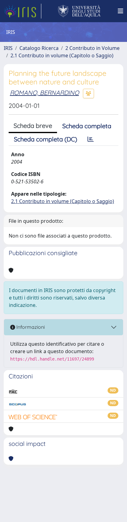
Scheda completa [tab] (86, 126)
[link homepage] (22, 11)
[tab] (90, 139)
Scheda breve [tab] (33, 125)
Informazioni (30, 327)
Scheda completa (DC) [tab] (45, 139)
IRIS (8, 48)
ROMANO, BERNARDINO (44, 92)
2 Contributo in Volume (92, 48)
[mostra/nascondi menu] (120, 11)
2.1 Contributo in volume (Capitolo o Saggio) (61, 55)
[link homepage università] (79, 11)
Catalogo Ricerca (39, 48)
